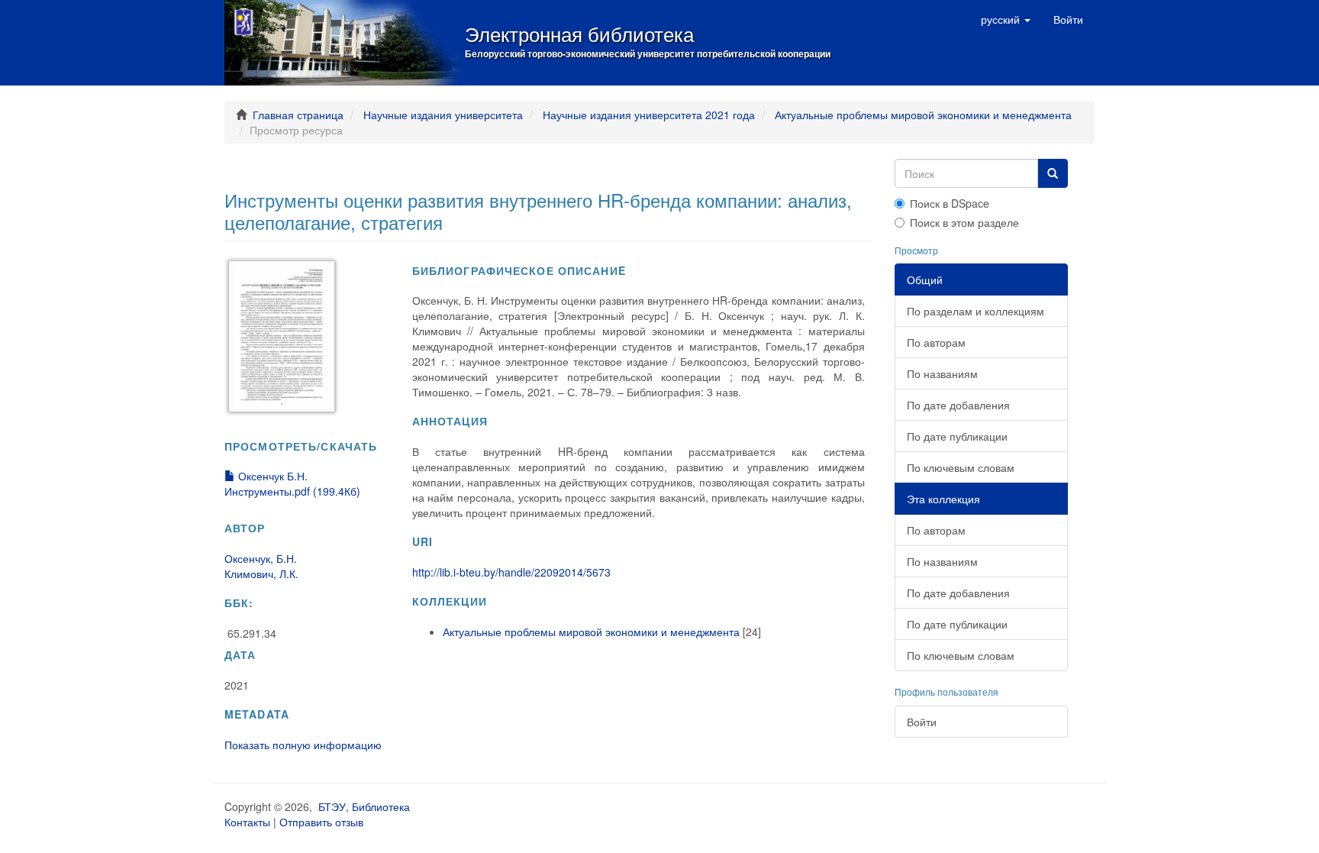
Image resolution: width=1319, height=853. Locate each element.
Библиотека (381, 806)
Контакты (247, 821)
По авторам (936, 342)
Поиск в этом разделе (964, 222)
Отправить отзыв (321, 821)
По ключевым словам (960, 467)
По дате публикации (957, 436)
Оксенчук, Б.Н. (260, 558)
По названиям (942, 373)
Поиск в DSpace (949, 203)
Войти (922, 721)
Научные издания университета (443, 114)
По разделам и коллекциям (975, 310)
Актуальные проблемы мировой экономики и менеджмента (923, 114)
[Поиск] (1052, 173)
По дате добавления (958, 404)
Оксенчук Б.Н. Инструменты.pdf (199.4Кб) (292, 483)
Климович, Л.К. (261, 573)
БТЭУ (332, 806)
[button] (1005, 19)
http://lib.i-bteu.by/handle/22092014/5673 (511, 572)
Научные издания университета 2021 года (649, 114)
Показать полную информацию (303, 744)
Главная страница (298, 114)
